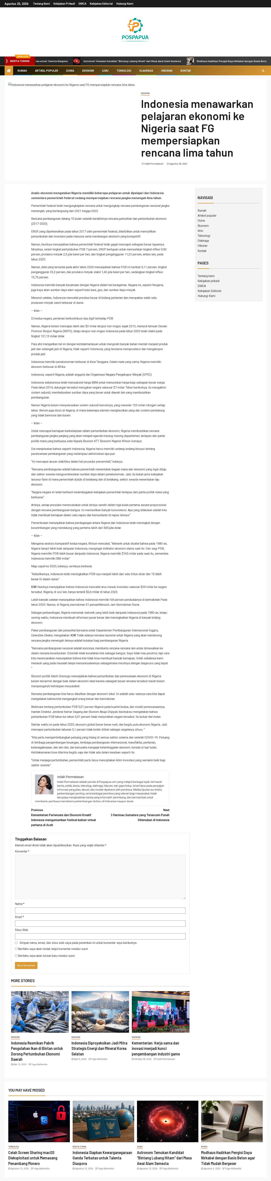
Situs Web (21, 930)
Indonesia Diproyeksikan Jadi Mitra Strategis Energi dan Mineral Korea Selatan (99, 1048)
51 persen (92, 604)
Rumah (22, 70)
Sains (140, 1147)
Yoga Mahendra (39, 1064)
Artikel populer (46, 70)
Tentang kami (41, 3)
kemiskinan (152, 599)
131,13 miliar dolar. (53, 336)
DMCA (82, 3)
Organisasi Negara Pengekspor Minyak (116, 374)
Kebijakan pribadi (64, 3)
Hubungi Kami (124, 3)
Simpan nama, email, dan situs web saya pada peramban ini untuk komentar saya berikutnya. (78, 943)
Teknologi (124, 70)
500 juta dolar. (112, 528)
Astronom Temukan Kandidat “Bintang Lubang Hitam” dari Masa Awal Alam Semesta (104, 61)
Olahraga (146, 70)
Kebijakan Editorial (101, 3)
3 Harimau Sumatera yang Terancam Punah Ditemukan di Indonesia (140, 815)
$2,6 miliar (92, 592)
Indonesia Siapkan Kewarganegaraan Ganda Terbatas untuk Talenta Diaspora (102, 1158)
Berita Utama (79, 1147)
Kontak (185, 70)
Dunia (70, 70)
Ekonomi (88, 70)
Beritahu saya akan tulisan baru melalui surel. (46, 956)
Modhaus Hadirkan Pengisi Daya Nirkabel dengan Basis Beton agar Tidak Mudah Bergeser (228, 1158)
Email (19, 917)
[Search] (263, 70)
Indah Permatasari (154, 164)
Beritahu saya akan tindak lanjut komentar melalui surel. (53, 949)
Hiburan (166, 70)
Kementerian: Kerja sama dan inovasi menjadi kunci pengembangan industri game (156, 1048)
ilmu (105, 70)
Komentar (22, 851)
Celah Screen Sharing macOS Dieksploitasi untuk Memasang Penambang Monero (32, 1158)
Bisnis (204, 1147)
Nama (19, 904)
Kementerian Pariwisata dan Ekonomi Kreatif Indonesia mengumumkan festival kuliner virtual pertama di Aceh (63, 817)
